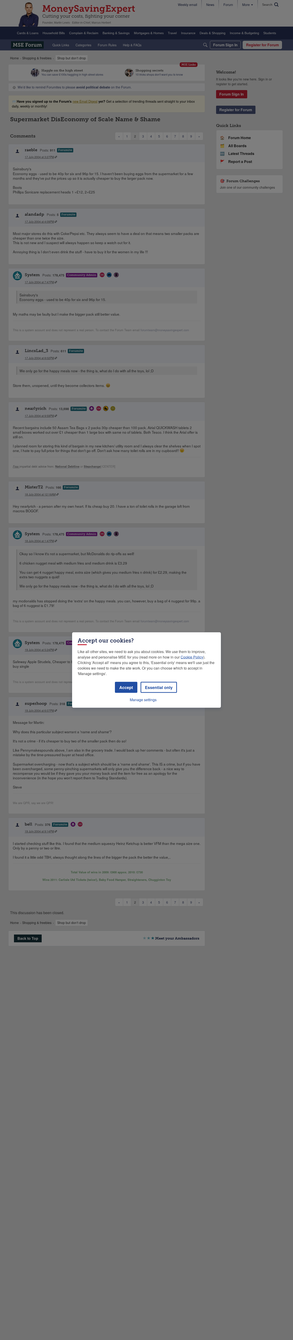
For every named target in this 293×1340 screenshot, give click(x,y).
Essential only (159, 687)
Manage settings (143, 699)
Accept (126, 687)
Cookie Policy (192, 657)
